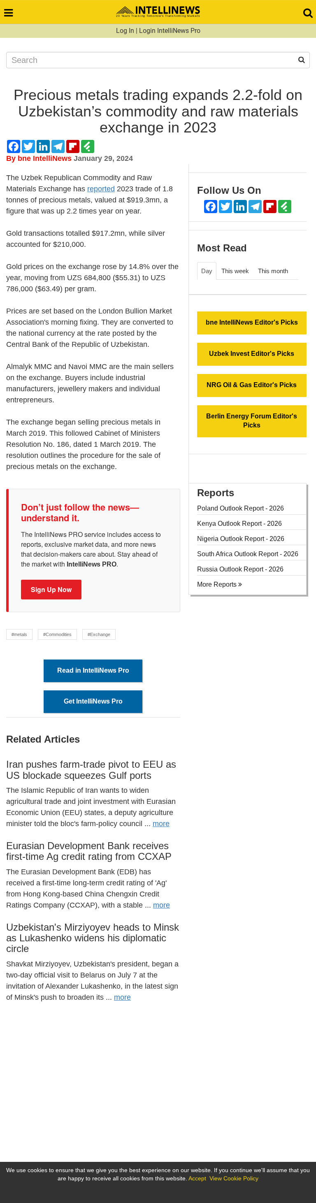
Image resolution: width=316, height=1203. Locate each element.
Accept (197, 1178)
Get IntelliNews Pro (93, 701)
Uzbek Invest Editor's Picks (251, 353)
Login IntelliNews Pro (169, 31)
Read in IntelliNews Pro (93, 670)
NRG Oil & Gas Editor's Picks (252, 384)
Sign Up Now (51, 589)
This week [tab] (235, 270)
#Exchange (99, 634)
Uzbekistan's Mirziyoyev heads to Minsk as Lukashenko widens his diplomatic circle (92, 938)
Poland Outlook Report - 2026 (240, 508)
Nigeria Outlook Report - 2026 (240, 538)
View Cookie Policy (233, 1178)
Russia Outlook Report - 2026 (240, 569)
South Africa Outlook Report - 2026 (247, 553)
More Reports (217, 584)
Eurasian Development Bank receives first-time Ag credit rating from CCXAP (89, 851)
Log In (125, 31)
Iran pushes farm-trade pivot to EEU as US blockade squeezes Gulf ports (91, 769)
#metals (19, 634)
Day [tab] (206, 270)
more (161, 824)
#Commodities (57, 634)
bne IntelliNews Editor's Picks (252, 322)
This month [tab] (273, 270)
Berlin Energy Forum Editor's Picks (251, 421)
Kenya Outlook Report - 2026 (239, 523)
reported (101, 189)
